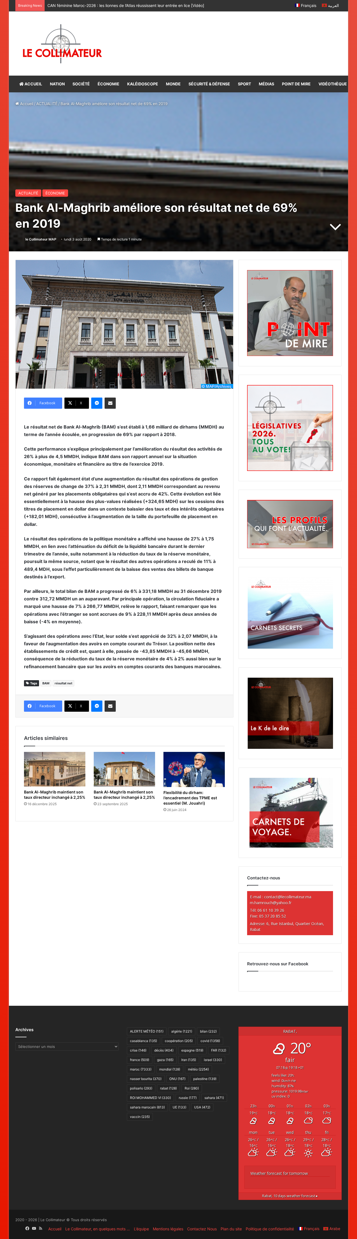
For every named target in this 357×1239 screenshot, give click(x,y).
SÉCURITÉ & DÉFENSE (209, 83)
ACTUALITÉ (46, 103)
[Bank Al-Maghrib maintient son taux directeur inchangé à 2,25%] (54, 769)
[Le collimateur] (62, 43)
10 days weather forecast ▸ (290, 1196)
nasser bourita (145, 1079)
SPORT (244, 83)
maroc (140, 1069)
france (139, 1060)
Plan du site (231, 1228)
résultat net (63, 683)
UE (179, 1107)
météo (198, 1069)
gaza (165, 1060)
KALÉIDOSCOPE (142, 83)
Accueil (26, 103)
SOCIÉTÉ (81, 83)
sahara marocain (147, 1107)
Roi (192, 1088)
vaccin (140, 1117)
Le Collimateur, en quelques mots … (97, 1228)
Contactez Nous (202, 1228)
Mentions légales (168, 1228)
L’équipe (141, 1228)
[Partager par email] (110, 403)
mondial (169, 1069)
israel (213, 1060)
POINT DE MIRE (296, 83)
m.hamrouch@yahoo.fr (270, 902)
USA (202, 1107)
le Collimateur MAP (40, 239)
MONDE (173, 83)
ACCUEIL (33, 83)
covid (210, 1041)
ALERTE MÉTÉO (146, 1031)
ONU (177, 1079)
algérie (181, 1031)
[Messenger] (96, 403)
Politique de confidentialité (270, 1228)
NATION (57, 83)
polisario (141, 1088)
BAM (45, 683)
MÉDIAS (266, 83)
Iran (188, 1060)
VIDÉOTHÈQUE (333, 83)
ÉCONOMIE (108, 83)
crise (138, 1050)
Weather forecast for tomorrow (279, 1173)
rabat (168, 1088)
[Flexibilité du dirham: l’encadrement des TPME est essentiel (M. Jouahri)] (194, 769)
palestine (204, 1079)
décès (163, 1050)
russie (188, 1098)
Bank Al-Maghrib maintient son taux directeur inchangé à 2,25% (54, 795)
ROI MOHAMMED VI (150, 1098)
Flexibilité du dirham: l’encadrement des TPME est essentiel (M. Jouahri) (190, 797)
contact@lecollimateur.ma (287, 896)
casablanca (143, 1041)
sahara (214, 1098)
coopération (179, 1041)
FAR (218, 1050)
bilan (208, 1031)
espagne (192, 1050)
